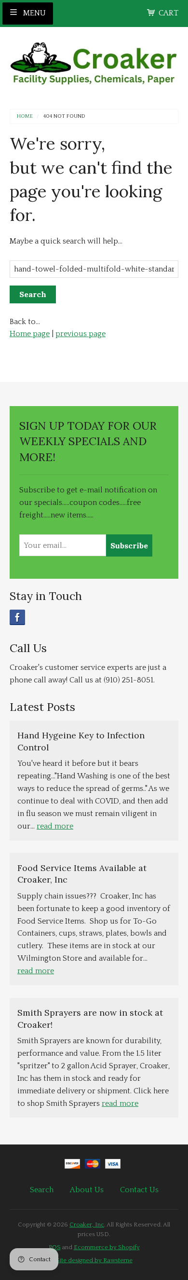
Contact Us (139, 1189)
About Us (87, 1189)
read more (55, 826)
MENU (33, 13)
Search (42, 1189)
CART (168, 13)
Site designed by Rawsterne (94, 1260)
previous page (80, 333)
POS (55, 1247)
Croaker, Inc (86, 1224)
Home (25, 116)
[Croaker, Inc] (94, 60)
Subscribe (129, 545)
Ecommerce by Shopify (107, 1247)
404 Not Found (64, 116)
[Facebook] (17, 617)
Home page (30, 333)
